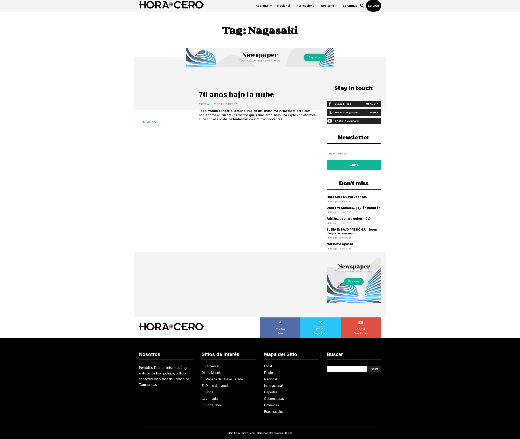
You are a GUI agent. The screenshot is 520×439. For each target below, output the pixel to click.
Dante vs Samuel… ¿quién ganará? (353, 207)
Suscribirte (361, 319)
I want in (354, 165)
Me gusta (372, 103)
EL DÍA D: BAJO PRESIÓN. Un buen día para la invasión (352, 231)
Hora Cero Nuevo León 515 (347, 196)
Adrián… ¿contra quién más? (349, 218)
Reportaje (148, 122)
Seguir (373, 112)
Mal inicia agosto (340, 243)
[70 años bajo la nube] (166, 106)
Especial (204, 104)
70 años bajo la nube (236, 94)
